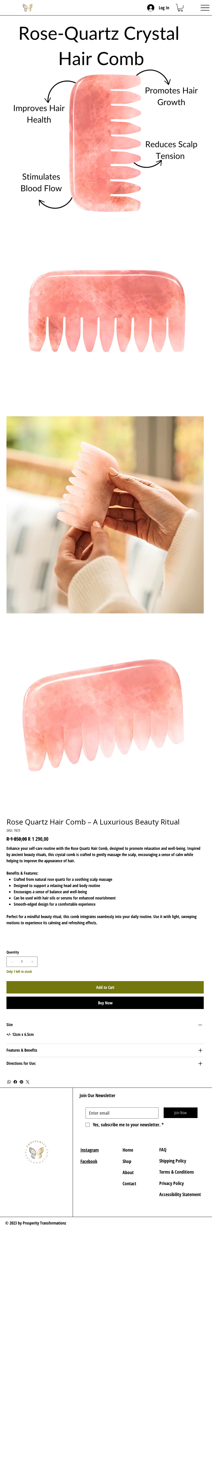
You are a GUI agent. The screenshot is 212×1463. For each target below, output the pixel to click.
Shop (127, 1161)
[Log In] (151, 8)
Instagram (89, 1150)
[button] (180, 7)
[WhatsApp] (9, 1081)
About (128, 1172)
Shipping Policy (172, 1161)
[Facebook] (15, 1081)
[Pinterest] (21, 1081)
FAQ (162, 1149)
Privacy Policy (171, 1183)
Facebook (88, 1161)
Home (128, 1150)
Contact (129, 1183)
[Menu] (205, 7)
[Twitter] (27, 1081)
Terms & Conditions (177, 1172)
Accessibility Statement (180, 1194)
